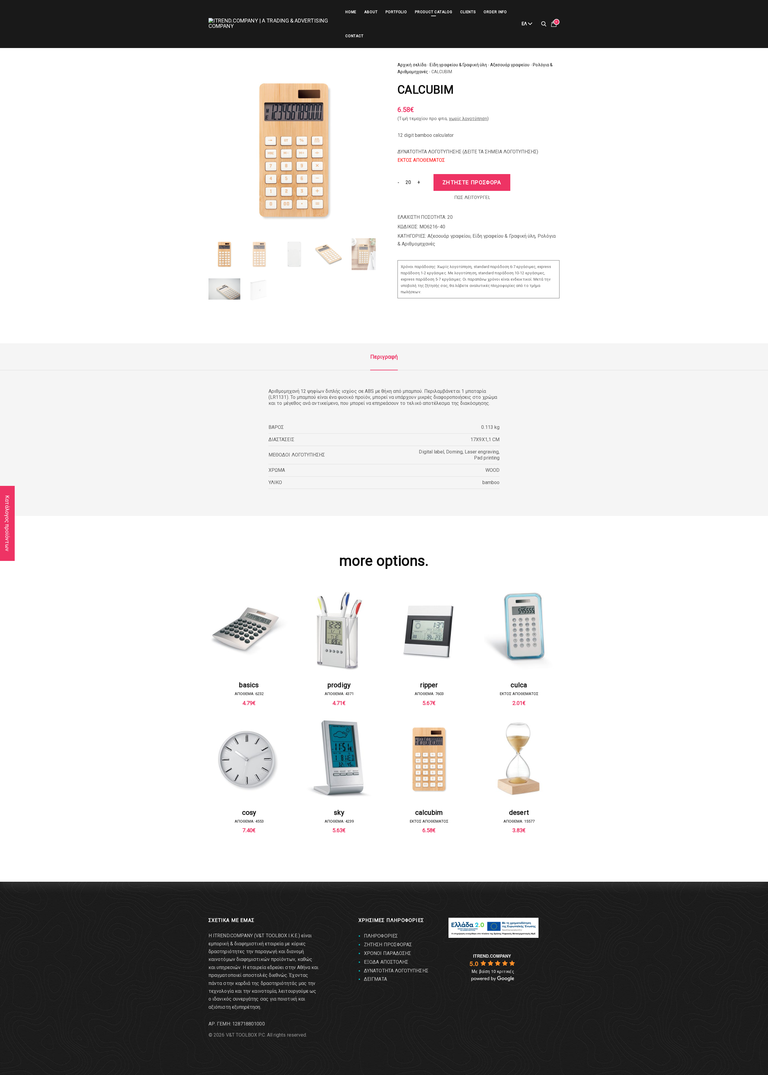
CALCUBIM (429, 812)
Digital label (431, 452)
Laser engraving (482, 452)
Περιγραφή (384, 357)
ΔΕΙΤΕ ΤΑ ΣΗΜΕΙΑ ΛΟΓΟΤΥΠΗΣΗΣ (500, 152)
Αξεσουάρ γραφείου (510, 64)
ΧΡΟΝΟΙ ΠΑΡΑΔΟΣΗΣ (387, 953)
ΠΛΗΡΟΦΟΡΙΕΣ (381, 936)
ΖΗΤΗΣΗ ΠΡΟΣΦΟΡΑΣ (388, 944)
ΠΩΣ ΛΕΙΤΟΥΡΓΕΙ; (472, 197)
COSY (249, 812)
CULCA (519, 685)
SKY (339, 812)
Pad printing (487, 458)
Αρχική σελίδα (412, 64)
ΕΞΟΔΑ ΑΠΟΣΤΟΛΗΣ (386, 962)
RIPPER (429, 685)
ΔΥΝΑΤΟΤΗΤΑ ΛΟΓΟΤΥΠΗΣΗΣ (396, 971)
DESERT (519, 812)
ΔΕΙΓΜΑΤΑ (375, 979)
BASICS (249, 685)
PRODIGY (339, 685)
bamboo (491, 482)
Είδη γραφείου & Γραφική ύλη (458, 64)
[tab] (384, 356)
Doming (454, 452)
